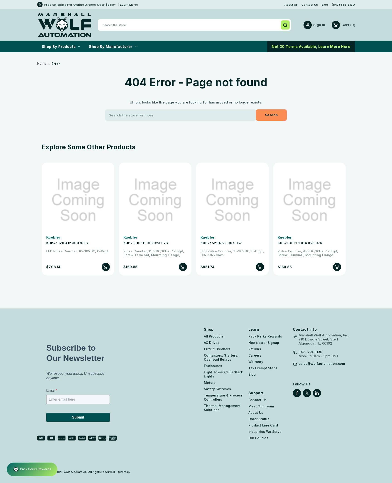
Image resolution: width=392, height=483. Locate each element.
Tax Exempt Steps (263, 368)
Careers (254, 355)
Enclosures (213, 366)
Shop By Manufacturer (110, 46)
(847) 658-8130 (343, 4)
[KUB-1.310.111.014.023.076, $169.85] (309, 200)
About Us (291, 4)
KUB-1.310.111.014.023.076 (300, 243)
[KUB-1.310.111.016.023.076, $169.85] (155, 200)
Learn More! (129, 4)
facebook (297, 393)
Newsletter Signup (263, 343)
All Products (214, 336)
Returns (254, 349)
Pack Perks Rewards (265, 336)
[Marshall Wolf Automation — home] (64, 25)
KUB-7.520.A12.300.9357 (67, 243)
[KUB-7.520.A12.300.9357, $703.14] (78, 200)
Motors (210, 382)
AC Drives (212, 343)
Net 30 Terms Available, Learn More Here (311, 46)
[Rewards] (32, 469)
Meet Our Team (261, 406)
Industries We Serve (265, 432)
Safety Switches (217, 389)
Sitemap (124, 472)
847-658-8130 (310, 352)
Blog (325, 4)
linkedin (317, 393)
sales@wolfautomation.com (322, 363)
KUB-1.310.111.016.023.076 (145, 243)
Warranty (255, 362)
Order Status (258, 419)
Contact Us (309, 4)
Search (285, 25)
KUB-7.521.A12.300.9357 (221, 243)
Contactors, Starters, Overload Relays (221, 357)
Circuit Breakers (217, 349)
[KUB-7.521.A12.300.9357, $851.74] (232, 200)
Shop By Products (59, 46)
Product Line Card (263, 425)
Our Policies (258, 438)
